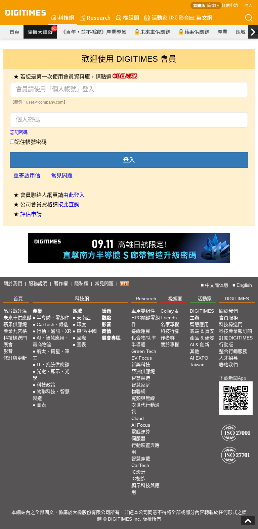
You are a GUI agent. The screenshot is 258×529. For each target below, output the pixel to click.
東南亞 (84, 317)
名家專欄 (170, 324)
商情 (106, 331)
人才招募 (228, 358)
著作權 (61, 283)
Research (99, 17)
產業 (222, 31)
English (244, 285)
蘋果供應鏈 (196, 31)
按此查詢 (68, 204)
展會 (8, 344)
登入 (249, 5)
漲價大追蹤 (42, 31)
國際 (81, 337)
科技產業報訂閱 (235, 331)
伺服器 (138, 438)
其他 (194, 351)
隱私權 (81, 283)
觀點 (106, 317)
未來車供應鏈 (155, 31)
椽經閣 (131, 17)
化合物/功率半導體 (143, 341)
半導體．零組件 (53, 317)
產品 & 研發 (202, 337)
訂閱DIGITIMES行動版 (236, 341)
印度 (81, 324)
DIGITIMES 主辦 (202, 314)
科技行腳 (170, 331)
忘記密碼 (19, 132)
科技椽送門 (15, 337)
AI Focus (140, 425)
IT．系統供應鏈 (53, 364)
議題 (106, 311)
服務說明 (38, 283)
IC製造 (138, 478)
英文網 (204, 17)
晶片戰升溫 (15, 311)
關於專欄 (170, 344)
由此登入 (74, 195)
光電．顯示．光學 (51, 375)
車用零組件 (143, 311)
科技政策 (46, 384)
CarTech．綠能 (53, 324)
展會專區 (111, 337)
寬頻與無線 (143, 398)
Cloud (137, 418)
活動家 (160, 17)
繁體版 (199, 5)
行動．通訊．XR (54, 331)
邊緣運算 (140, 331)
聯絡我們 (228, 364)
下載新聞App (232, 378)
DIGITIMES (237, 298)
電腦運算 (140, 431)
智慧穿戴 (140, 458)
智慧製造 (140, 378)
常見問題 (62, 175)
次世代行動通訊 (145, 408)
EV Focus (141, 358)
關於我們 (12, 283)
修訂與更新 (15, 358)
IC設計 (138, 472)
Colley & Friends (169, 314)
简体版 (213, 5)
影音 (181, 17)
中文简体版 (216, 285)
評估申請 (230, 5)
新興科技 (140, 364)
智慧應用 (199, 324)
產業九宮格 (15, 331)
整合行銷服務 (233, 351)
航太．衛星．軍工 (51, 355)
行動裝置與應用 (145, 448)
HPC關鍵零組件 (145, 321)
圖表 (41, 405)
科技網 (66, 17)
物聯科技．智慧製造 (51, 395)
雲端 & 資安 (202, 331)
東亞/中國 (87, 331)
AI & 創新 (199, 344)
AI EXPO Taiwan (199, 361)
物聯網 (138, 391)
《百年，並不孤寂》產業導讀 (93, 31)
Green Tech (143, 351)
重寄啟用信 (26, 175)
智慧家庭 (140, 384)
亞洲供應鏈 (143, 371)
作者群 (168, 337)
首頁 (14, 31)
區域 (240, 31)
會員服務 (228, 317)
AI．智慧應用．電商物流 (51, 341)
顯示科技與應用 (145, 489)
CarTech (140, 465)
